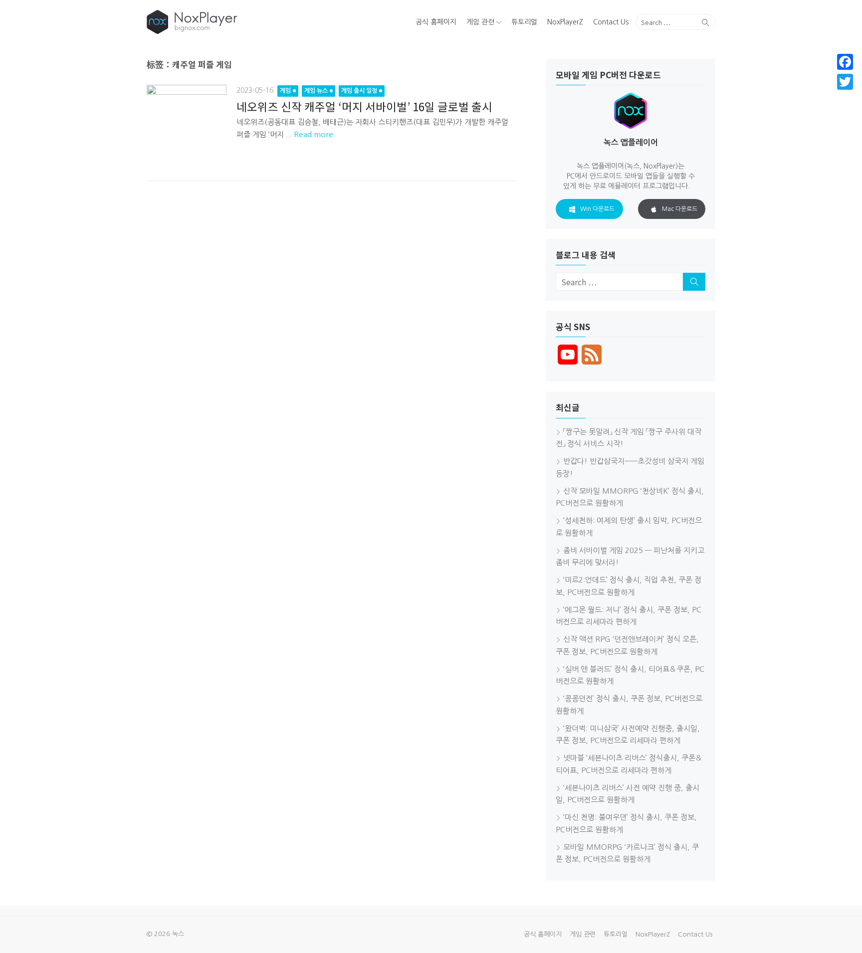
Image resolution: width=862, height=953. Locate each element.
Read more (313, 134)
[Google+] (845, 94)
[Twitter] (845, 82)
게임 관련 (480, 21)
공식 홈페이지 (436, 21)
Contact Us (611, 21)
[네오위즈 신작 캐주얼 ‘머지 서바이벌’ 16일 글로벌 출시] (186, 125)
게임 (285, 91)
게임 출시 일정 (359, 91)
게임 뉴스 (316, 91)
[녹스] (238, 22)
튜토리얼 (524, 21)
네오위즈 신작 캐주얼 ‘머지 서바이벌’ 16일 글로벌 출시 (364, 106)
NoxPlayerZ (565, 21)
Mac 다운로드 (679, 209)
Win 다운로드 (597, 209)
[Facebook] (845, 62)
